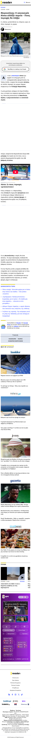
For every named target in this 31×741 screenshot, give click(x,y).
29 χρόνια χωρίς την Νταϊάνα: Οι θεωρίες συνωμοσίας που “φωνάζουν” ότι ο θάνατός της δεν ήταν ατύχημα (15, 460)
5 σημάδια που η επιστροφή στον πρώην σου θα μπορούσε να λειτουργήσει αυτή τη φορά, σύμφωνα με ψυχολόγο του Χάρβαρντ (15, 467)
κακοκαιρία (15, 75)
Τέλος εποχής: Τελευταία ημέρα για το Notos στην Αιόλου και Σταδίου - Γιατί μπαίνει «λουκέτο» (16, 292)
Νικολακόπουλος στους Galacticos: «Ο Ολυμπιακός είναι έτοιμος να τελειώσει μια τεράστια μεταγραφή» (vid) (15, 512)
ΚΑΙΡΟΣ (20, 338)
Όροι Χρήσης (15, 680)
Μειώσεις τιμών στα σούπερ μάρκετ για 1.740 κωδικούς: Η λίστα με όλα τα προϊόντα (13, 380)
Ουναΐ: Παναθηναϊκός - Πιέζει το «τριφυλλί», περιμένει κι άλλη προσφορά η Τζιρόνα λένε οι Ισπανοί (15, 519)
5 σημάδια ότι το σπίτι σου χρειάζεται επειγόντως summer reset (14, 556)
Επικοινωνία (15, 677)
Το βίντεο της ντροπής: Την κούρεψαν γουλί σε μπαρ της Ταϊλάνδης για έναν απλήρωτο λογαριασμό (16, 314)
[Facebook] (12, 694)
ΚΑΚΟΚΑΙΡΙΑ (12, 338)
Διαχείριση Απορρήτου (15, 690)
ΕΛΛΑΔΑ (3, 7)
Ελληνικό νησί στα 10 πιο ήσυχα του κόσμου (13, 417)
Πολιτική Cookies (15, 685)
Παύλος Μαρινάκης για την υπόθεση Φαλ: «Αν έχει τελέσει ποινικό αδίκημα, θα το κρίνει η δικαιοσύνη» (15, 505)
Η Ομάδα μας (15, 687)
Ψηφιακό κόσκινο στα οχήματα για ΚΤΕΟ (12, 375)
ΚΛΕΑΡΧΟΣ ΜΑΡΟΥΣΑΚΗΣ (16, 341)
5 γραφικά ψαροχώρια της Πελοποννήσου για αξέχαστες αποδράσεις (13, 422)
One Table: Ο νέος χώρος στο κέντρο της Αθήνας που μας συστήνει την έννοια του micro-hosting (15, 550)
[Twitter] (18, 694)
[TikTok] (22, 694)
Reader (19, 323)
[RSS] (9, 694)
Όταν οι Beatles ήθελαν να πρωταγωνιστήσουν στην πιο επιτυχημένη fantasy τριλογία (15, 473)
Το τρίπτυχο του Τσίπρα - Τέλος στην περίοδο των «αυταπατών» (14, 386)
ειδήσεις (16, 326)
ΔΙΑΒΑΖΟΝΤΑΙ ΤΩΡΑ (8, 286)
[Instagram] (15, 694)
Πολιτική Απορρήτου (15, 682)
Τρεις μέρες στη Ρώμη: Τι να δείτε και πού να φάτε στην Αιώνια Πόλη (14, 428)
